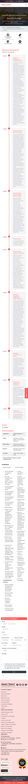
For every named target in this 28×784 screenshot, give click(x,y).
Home (3, 27)
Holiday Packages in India (7, 712)
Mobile (3, 627)
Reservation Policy (5, 698)
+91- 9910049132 (19, 1)
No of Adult (5, 643)
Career (2, 708)
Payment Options (5, 702)
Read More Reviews (6, 762)
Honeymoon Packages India (7, 722)
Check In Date (5, 638)
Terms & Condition (5, 700)
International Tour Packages (13, 27)
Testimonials (4, 706)
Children (14, 643)
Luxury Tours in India (6, 720)
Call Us (7, 782)
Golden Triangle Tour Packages (8, 724)
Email (3, 632)
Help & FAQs (4, 696)
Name (3, 621)
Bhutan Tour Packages (6, 728)
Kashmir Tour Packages (6, 726)
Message (4, 653)
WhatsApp (22, 782)
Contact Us (3, 692)
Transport (3, 718)
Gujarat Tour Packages (6, 732)
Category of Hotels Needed (9, 648)
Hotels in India (4, 714)
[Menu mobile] (26, 5)
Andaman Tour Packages (7, 730)
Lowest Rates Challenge (6, 704)
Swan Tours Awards (5, 694)
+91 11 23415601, (10, 1)
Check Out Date (18, 638)
